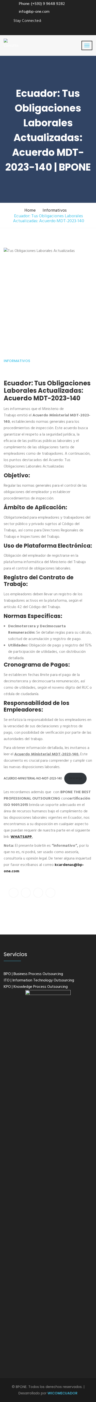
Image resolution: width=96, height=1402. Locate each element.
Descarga (75, 778)
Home (30, 210)
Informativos (55, 210)
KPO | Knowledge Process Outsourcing (36, 987)
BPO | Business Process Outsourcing (33, 974)
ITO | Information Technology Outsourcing (39, 980)
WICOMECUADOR (63, 1393)
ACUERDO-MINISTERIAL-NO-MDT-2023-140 (33, 778)
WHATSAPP (21, 837)
